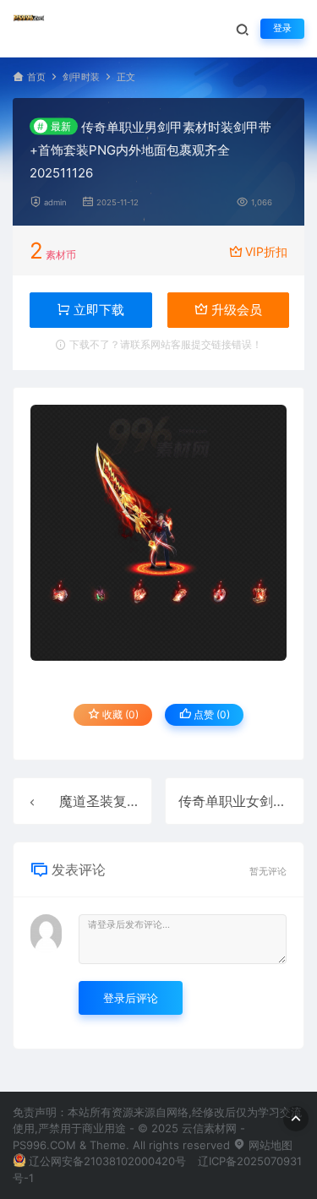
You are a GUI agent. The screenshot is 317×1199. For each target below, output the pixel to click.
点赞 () (210, 714)
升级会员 (235, 310)
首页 (36, 77)
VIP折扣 (266, 251)
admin (55, 202)
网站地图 (268, 1145)
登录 (282, 28)
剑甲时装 (81, 77)
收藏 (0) (119, 714)
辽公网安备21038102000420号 (107, 1161)
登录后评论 (130, 998)
